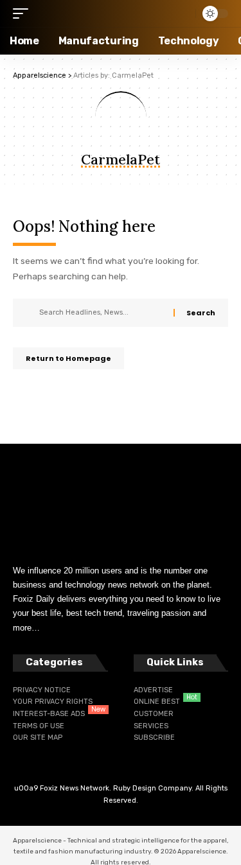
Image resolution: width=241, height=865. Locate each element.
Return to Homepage (68, 358)
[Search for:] (102, 313)
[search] (182, 13)
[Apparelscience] (91, 13)
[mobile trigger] (24, 13)
